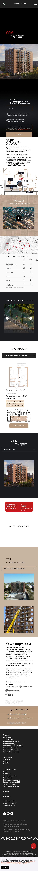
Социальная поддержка (11, 780)
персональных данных (21, 115)
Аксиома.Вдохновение (11, 742)
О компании (7, 757)
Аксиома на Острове (10, 748)
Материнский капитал (11, 786)
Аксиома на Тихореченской (12, 746)
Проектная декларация (18, 714)
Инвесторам (7, 778)
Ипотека (6, 772)
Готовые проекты (9, 740)
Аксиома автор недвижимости (14, 821)
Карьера (6, 764)
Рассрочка (6, 774)
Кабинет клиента (9, 805)
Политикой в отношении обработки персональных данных (18, 862)
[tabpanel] (19, 397)
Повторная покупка (10, 776)
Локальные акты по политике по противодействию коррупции (16, 723)
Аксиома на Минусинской (12, 750)
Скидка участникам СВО (11, 782)
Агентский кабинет (10, 803)
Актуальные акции (9, 784)
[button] (18, 425)
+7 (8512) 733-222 (19, 4)
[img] (3, 4)
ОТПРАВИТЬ (19, 134)
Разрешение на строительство (21, 718)
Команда (6, 762)
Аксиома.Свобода (9, 744)
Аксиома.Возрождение (11, 752)
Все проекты (7, 738)
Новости (6, 792)
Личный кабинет (9, 801)
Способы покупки (9, 769)
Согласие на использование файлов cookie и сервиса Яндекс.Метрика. (15, 863)
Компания (6, 760)
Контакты (6, 796)
